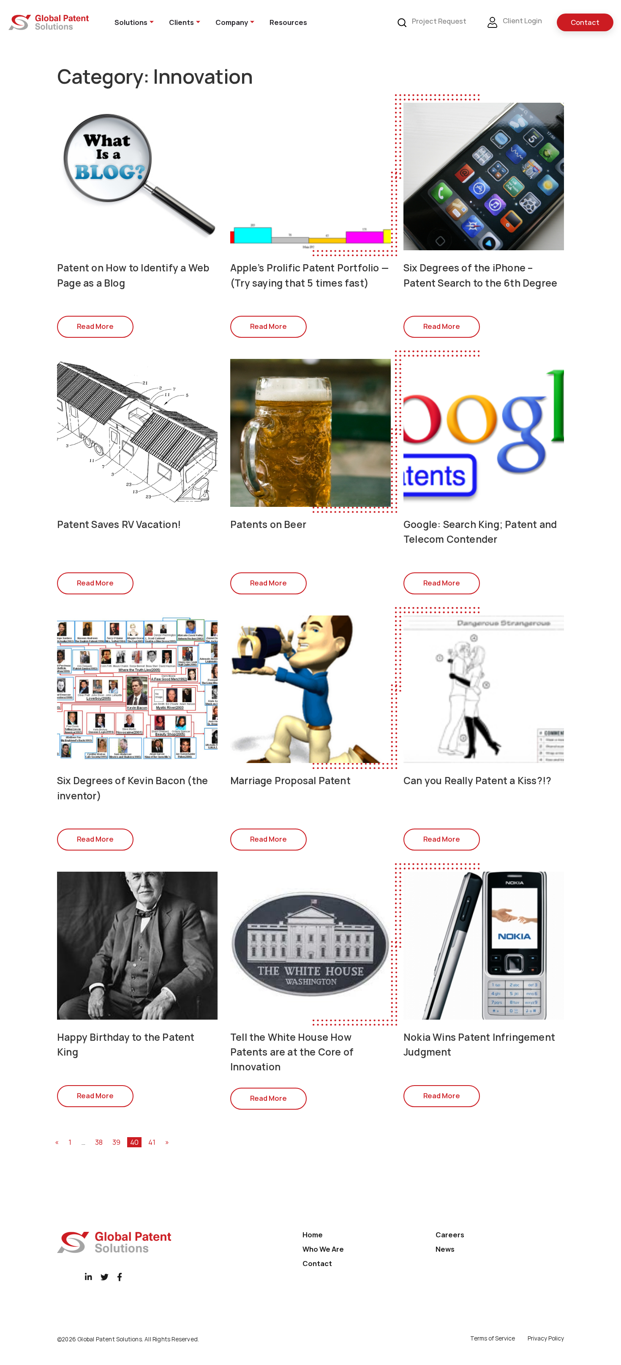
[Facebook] (119, 1277)
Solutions (130, 22)
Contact (585, 22)
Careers (450, 1234)
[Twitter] (105, 1277)
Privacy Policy (546, 1338)
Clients (181, 22)
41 (151, 1142)
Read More (95, 326)
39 (116, 1142)
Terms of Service (492, 1338)
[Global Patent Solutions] (48, 22)
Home (312, 1234)
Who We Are (323, 1249)
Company (231, 22)
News (445, 1249)
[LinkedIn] (88, 1277)
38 (99, 1142)
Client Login (521, 21)
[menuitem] (128, 22)
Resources (288, 22)
